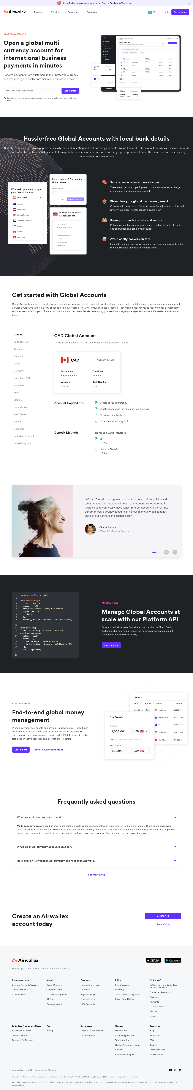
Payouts (153, 1011)
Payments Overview (90, 985)
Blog (152, 1030)
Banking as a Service (21, 1030)
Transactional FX (157, 1006)
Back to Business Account (48, 749)
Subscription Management (127, 994)
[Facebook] (170, 1070)
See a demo (180, 12)
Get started (163, 915)
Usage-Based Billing (124, 999)
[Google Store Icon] (173, 960)
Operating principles (124, 1035)
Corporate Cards (54, 989)
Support (153, 1045)
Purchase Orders (54, 1004)
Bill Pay (49, 999)
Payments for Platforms (23, 1040)
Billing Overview (122, 985)
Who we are (121, 1030)
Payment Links (88, 999)
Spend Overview (54, 985)
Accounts (154, 997)
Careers (119, 1049)
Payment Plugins (88, 994)
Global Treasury (19, 1035)
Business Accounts (38, 968)
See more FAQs (96, 874)
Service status (156, 1054)
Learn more (20, 749)
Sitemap (52, 1070)
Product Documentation (92, 1030)
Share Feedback (157, 1049)
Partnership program (124, 1054)
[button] (166, 552)
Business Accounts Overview (25, 985)
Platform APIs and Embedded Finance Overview (163, 986)
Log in (166, 12)
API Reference (88, 1035)
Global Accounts (61, 968)
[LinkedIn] (180, 1070)
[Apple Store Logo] (153, 960)
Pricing (49, 1030)
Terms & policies (122, 1040)
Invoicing (119, 989)
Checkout (85, 989)
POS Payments (88, 1004)
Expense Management (57, 994)
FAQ (152, 1040)
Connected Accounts (160, 992)
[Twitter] (175, 1070)
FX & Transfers (19, 994)
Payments (154, 1002)
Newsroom (155, 1035)
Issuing (153, 1016)
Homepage (18, 968)
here (22, 1085)
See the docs (111, 645)
